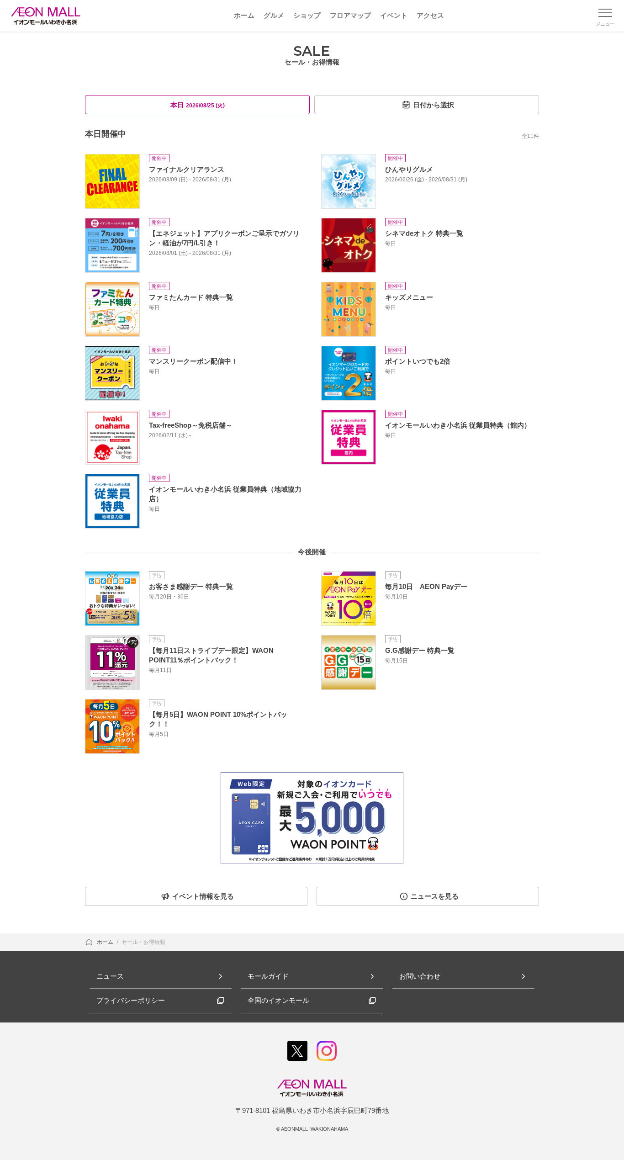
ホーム (106, 942)
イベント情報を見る (203, 896)
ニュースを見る (435, 896)
